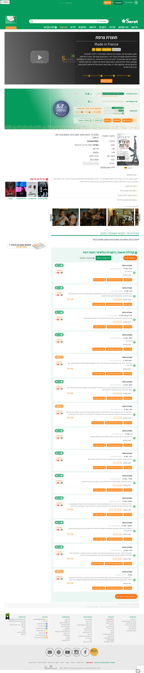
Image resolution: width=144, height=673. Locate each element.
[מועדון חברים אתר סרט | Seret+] (50, 656)
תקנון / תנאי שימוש (53, 662)
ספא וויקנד (89, 627)
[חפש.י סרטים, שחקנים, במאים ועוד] (31, 21)
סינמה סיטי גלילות (131, 623)
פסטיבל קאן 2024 (109, 642)
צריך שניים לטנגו (87, 632)
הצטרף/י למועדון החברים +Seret (105, 662)
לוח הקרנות (49, 27)
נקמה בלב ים (88, 631)
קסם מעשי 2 (66, 635)
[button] (5, 2)
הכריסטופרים (32, 199)
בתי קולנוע (133, 619)
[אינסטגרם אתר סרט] (76, 656)
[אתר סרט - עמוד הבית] (130, 22)
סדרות (112, 632)
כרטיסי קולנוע (110, 619)
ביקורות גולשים (103, 258)
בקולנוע (95, 112)
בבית (87, 112)
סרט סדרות (42, 626)
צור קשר (73, 662)
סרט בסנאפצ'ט (41, 631)
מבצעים (63, 27)
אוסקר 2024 (110, 640)
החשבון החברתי (43, 199)
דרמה (87, 163)
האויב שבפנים (66, 640)
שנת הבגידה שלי (65, 626)
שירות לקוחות (80, 662)
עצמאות (67, 628)
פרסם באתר (89, 662)
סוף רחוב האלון (87, 642)
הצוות (67, 662)
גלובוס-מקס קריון (131, 631)
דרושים (62, 662)
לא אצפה (78, 112)
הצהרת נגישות (33, 662)
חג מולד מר (88, 638)
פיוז (91, 640)
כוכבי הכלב (89, 623)
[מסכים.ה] (62, 273)
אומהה (68, 637)
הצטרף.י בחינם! (84, 120)
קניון (24, 629)
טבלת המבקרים (11, 28)
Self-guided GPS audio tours (17, 619)
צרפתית (95, 152)
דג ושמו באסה (88, 629)
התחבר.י (97, 120)
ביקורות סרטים (110, 627)
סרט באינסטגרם (40, 628)
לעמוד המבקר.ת (99, 280)
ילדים (73, 27)
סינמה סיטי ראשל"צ (130, 625)
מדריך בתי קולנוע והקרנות (129, 621)
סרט (86, 668)
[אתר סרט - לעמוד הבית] (8, 619)
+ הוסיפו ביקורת (130, 258)
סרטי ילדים (111, 629)
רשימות (106, 120)
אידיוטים (67, 619)
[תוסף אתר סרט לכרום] (59, 656)
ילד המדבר (67, 633)
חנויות (24, 630)
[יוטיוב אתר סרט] (67, 656)
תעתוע (11, 199)
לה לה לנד (89, 621)
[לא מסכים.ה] (58, 273)
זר (84, 163)
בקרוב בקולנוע (110, 623)
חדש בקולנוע (110, 621)
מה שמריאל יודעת (65, 623)
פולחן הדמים (88, 619)
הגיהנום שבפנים (21, 199)
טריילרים (111, 625)
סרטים (112, 630)
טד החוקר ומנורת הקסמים (62, 632)
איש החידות (66, 630)
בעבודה (67, 639)
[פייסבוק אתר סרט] (85, 656)
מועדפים (116, 120)
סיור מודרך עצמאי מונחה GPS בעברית (17, 622)
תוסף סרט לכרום (40, 635)
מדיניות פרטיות (42, 662)
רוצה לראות (127, 120)
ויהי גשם (89, 634)
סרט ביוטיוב (42, 633)
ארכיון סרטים (104, 167)
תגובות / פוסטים (86, 258)
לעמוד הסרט (127, 280)
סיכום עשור (111, 636)
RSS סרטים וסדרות (40, 638)
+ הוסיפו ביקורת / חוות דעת (126, 596)
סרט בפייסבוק (41, 624)
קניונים (24, 627)
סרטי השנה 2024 (109, 638)
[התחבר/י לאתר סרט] (136, 2)
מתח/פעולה (94, 163)
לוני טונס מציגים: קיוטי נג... (84, 636)
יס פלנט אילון (132, 629)
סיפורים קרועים (65, 624)
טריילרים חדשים (38, 179)
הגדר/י (121, 158)
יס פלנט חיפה (132, 627)
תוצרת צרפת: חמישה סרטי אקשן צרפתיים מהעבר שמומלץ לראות (115, 239)
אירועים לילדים (21, 632)
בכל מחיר (67, 621)
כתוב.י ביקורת (106, 81)
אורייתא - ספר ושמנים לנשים (18, 625)
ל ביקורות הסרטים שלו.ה (114, 280)
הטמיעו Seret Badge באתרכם (41, 620)
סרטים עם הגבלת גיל (108, 634)
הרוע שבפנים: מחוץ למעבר (84, 625)
